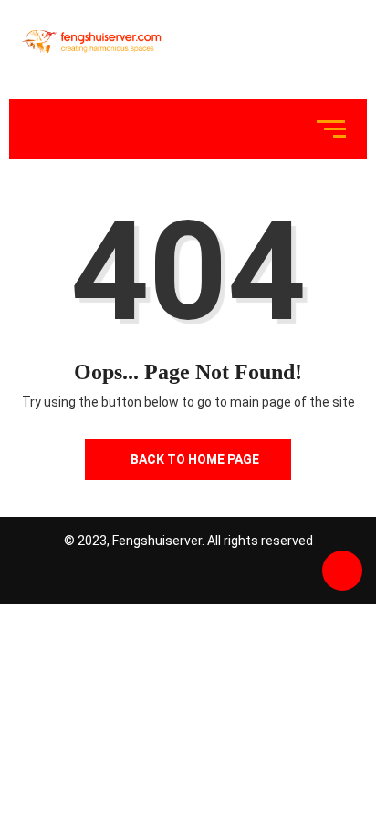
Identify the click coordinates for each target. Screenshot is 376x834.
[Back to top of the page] (342, 571)
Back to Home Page (195, 459)
